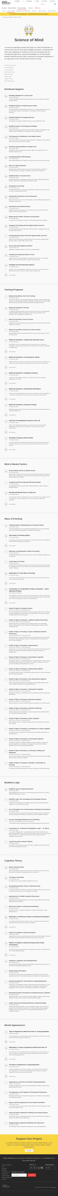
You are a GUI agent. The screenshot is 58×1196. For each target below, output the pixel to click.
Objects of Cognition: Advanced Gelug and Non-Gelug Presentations (26, 944)
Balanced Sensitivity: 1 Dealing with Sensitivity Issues (26, 340)
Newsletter (5, 1173)
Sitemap (4, 1168)
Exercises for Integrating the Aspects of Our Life (24, 420)
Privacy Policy (6, 1172)
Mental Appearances (9, 81)
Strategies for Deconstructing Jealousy (21, 265)
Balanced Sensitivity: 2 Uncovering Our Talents (24, 357)
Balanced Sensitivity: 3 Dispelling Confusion (23, 373)
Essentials (4, 8)
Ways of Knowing (8, 74)
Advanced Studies (22, 8)
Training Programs (8, 69)
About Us (31, 8)
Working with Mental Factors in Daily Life (22, 492)
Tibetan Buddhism (12, 8)
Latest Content (6, 1175)
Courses (45, 1)
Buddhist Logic (7, 76)
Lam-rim (4, 11)
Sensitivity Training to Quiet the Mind (21, 438)
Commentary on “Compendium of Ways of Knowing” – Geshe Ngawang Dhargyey (29, 590)
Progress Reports (6, 1177)
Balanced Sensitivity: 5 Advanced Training (22, 404)
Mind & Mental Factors (9, 72)
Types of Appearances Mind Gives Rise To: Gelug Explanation (29, 1031)
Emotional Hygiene (8, 67)
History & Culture (52, 11)
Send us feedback (7, 1164)
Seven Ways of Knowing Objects (19, 535)
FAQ (3, 1166)
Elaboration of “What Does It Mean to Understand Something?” (29, 916)
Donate (38, 8)
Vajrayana (34, 11)
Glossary (29, 1)
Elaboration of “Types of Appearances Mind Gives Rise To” (28, 1047)
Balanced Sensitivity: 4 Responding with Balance (25, 389)
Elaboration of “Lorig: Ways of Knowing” (22, 573)
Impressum (53, 1187)
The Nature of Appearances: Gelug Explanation (24, 1064)
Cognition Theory (8, 78)
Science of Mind (11, 11)
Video (37, 1)
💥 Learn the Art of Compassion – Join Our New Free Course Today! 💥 (29, 14)
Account (53, 1)
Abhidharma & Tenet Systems (23, 11)
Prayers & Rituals (42, 11)
